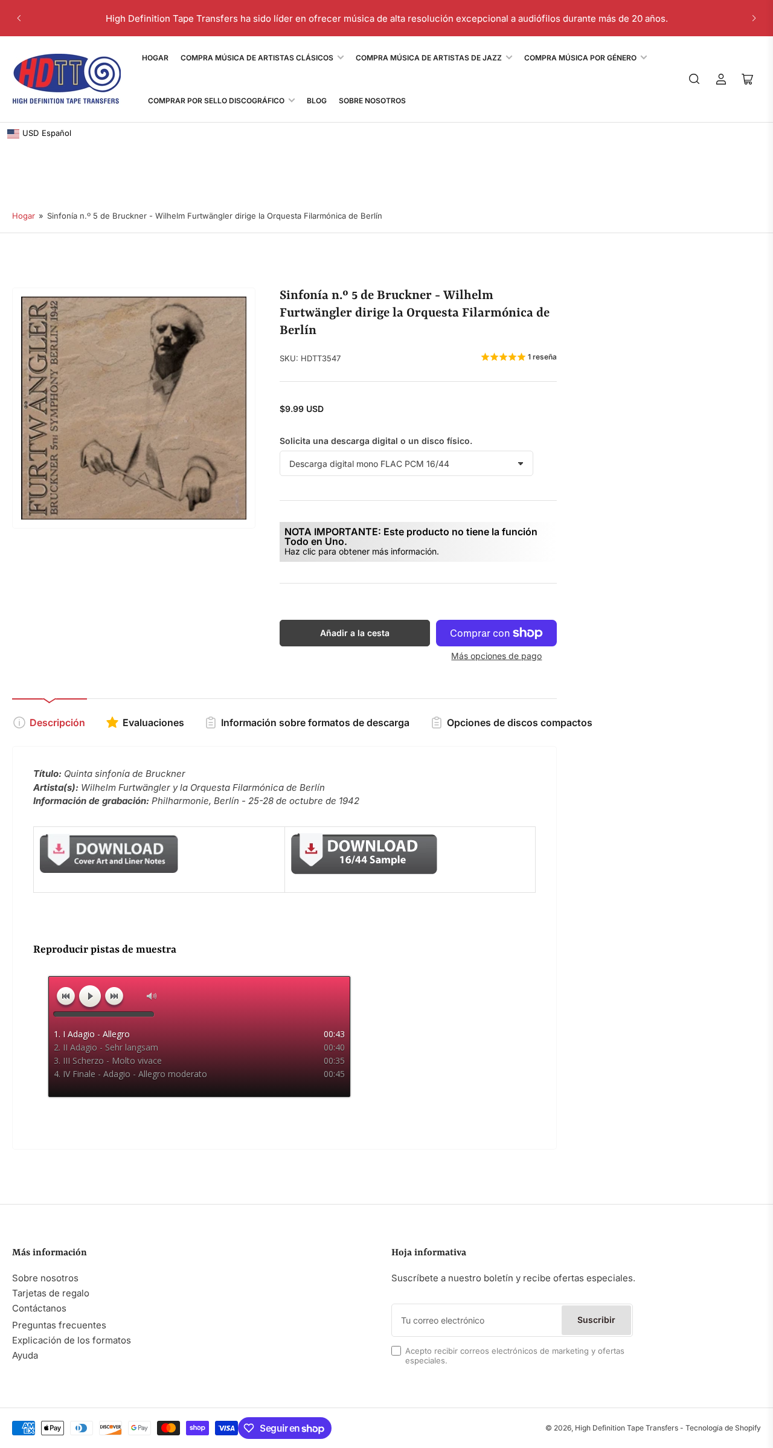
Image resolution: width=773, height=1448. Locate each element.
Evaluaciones (153, 722)
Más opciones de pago (496, 656)
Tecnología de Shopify (723, 1427)
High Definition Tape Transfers (626, 1427)
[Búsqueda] (694, 79)
